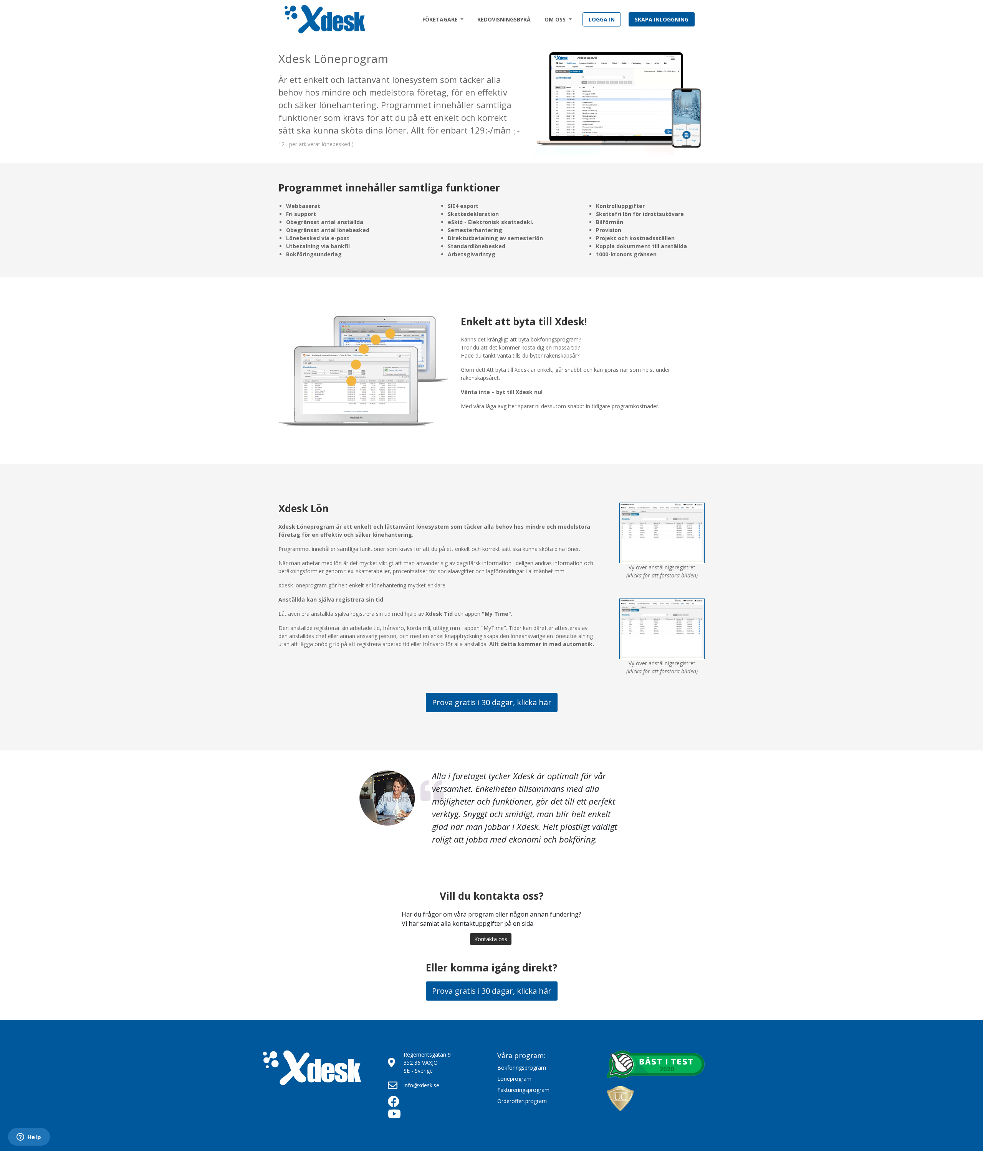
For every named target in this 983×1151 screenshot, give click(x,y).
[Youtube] (399, 1115)
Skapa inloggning (661, 19)
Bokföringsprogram (521, 1067)
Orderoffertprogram (522, 1101)
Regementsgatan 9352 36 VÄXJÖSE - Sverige (427, 1062)
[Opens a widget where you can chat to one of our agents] (29, 1137)
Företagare (440, 19)
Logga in (602, 19)
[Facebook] (399, 1103)
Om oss (555, 19)
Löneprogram (514, 1078)
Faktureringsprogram (523, 1089)
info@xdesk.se (421, 1085)
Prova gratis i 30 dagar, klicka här (491, 702)
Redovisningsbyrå (504, 19)
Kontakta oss (490, 939)
